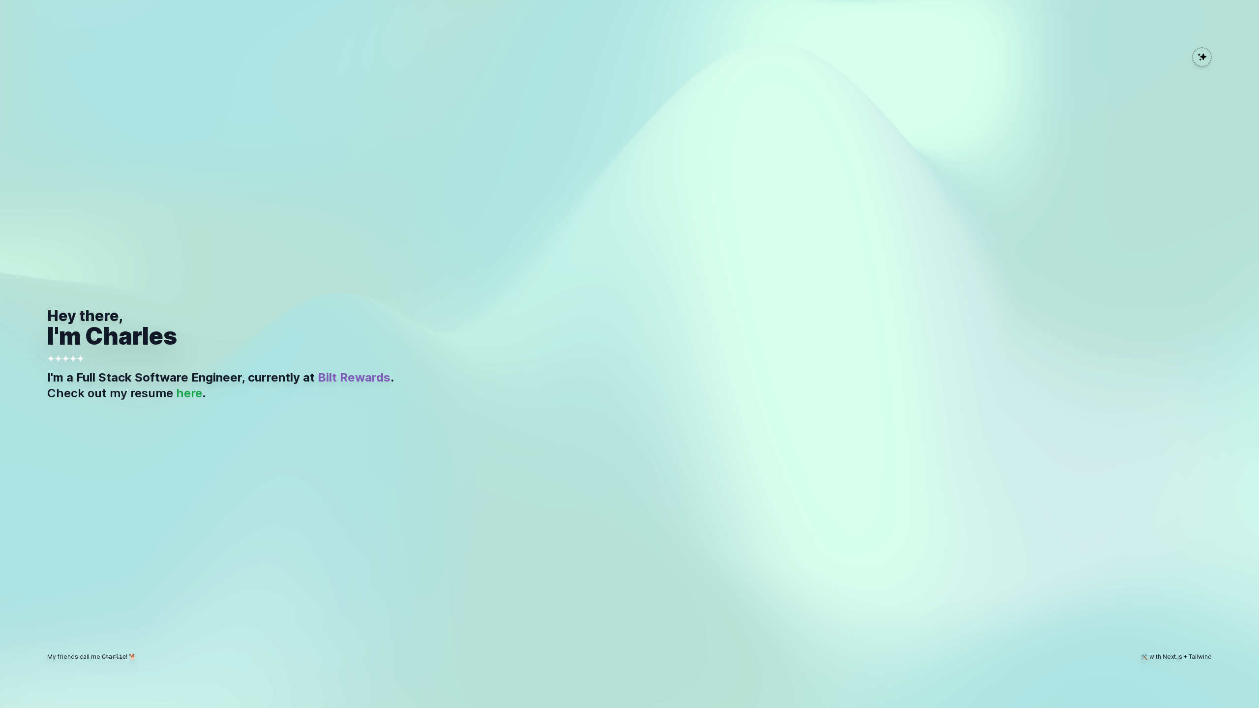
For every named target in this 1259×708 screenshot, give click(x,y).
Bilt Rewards (354, 377)
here (189, 393)
